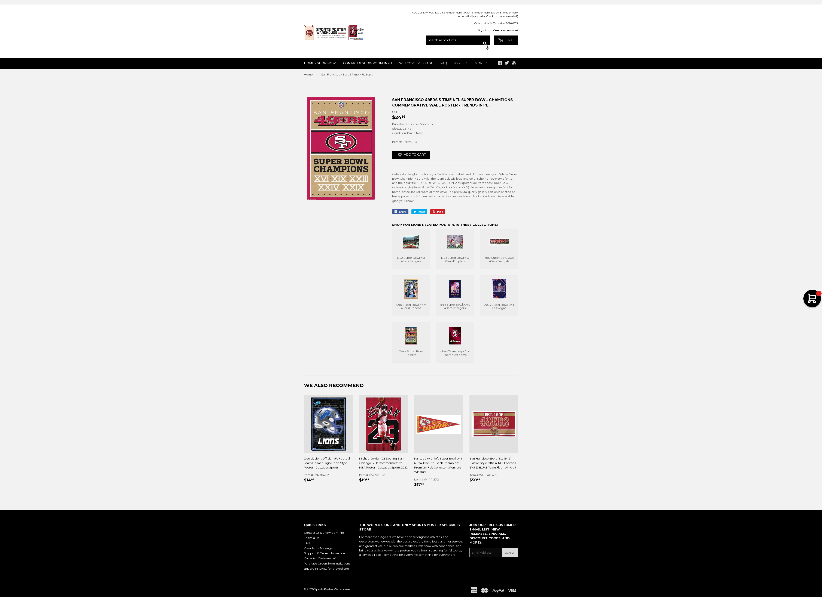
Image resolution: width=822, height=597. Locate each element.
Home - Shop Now (320, 63)
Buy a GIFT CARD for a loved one (326, 568)
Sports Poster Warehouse (332, 589)
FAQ (443, 63)
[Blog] (514, 63)
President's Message (318, 548)
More (480, 63)
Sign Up (510, 552)
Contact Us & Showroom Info (324, 532)
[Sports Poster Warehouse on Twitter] (507, 63)
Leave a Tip (312, 537)
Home (308, 74)
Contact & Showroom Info (367, 63)
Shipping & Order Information (324, 553)
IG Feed (460, 63)
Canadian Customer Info (321, 558)
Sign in (482, 30)
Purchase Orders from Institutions (327, 563)
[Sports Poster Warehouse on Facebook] (499, 63)
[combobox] (458, 40)
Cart (509, 40)
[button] (458, 48)
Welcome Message (416, 63)
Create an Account (505, 30)
